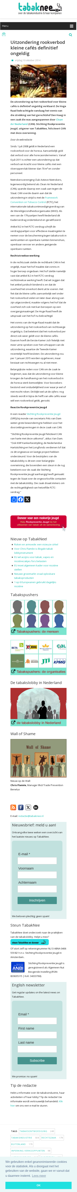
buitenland (22, 1144)
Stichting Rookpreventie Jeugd (43, 414)
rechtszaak (52, 1137)
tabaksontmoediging (37, 1131)
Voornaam (26, 868)
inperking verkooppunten (30, 1150)
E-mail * (24, 854)
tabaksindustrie (25, 1137)
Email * (23, 1014)
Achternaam (27, 882)
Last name (26, 1042)
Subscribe (37, 1060)
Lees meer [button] (39, 1175)
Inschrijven (37, 900)
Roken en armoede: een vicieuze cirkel (36, 544)
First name (26, 1028)
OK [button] (39, 1185)
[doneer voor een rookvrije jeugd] (38, 530)
